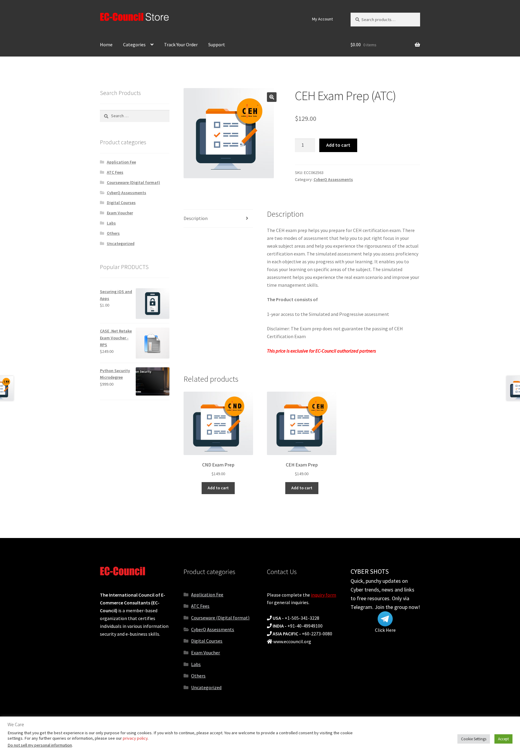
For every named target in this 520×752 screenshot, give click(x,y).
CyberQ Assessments (333, 179)
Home (106, 44)
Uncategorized (121, 243)
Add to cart (338, 145)
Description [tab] (196, 218)
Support (216, 44)
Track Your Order (181, 44)
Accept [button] (503, 738)
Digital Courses (121, 202)
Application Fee (121, 162)
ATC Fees (115, 172)
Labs (111, 223)
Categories (134, 44)
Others (113, 233)
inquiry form (323, 595)
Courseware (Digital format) (133, 182)
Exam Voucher (120, 213)
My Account (322, 19)
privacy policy (135, 738)
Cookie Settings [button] (473, 738)
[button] (272, 97)
